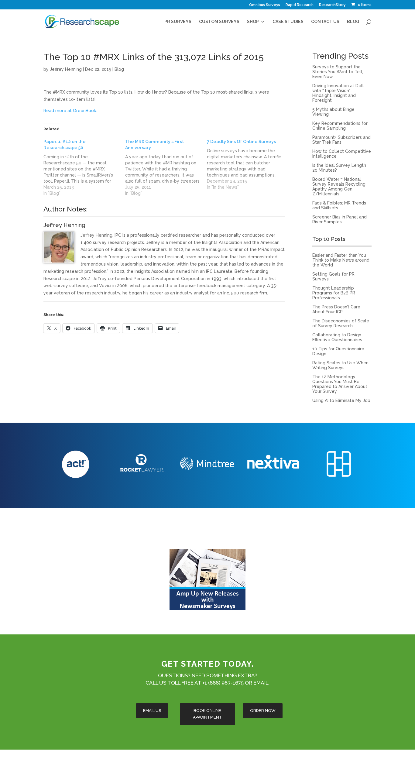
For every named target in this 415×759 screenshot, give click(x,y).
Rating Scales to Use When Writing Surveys (340, 365)
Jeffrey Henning (66, 69)
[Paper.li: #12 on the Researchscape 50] (84, 167)
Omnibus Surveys (264, 5)
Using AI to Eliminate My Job (341, 400)
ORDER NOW (263, 710)
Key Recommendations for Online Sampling (340, 126)
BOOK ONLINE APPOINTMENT (207, 714)
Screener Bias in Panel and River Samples (339, 219)
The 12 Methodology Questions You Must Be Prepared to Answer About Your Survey (339, 384)
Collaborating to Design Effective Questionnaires (337, 337)
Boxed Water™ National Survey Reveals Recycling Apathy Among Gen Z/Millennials (338, 186)
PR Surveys (177, 21)
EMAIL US (152, 710)
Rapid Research (300, 5)
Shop (253, 21)
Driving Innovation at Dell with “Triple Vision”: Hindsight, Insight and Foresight (338, 93)
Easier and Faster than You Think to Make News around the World (340, 260)
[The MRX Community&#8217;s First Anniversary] (166, 167)
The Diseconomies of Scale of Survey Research (340, 323)
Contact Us (325, 21)
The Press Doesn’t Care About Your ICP (336, 309)
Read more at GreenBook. (70, 110)
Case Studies (288, 21)
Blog (353, 21)
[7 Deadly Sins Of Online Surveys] (248, 164)
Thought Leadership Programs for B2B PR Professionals (333, 293)
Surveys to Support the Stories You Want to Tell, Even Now (337, 71)
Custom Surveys (219, 21)
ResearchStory (332, 5)
